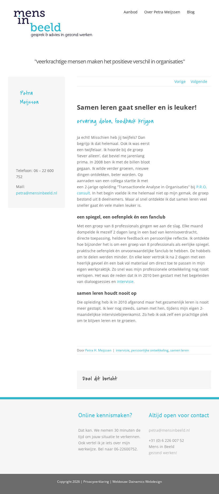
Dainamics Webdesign (145, 481)
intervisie (125, 281)
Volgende (199, 81)
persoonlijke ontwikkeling (150, 350)
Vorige (180, 81)
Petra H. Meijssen (98, 350)
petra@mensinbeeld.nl (36, 193)
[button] (202, 11)
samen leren (179, 350)
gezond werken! (163, 452)
